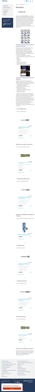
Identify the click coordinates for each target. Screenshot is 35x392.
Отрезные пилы (20, 367)
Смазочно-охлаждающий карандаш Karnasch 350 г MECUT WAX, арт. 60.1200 (24, 234)
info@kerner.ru (30, 382)
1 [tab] (25, 141)
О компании (5, 5)
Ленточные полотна (21, 373)
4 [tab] (26, 175)
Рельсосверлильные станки (22, 370)
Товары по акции (4, 376)
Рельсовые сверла (5, 371)
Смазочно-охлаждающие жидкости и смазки (9, 364)
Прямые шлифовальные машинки (7, 365)
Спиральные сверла (21, 364)
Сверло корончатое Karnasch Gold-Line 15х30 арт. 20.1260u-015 (25, 163)
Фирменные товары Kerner (22, 374)
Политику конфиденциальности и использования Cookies (11, 386)
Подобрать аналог (21, 172)
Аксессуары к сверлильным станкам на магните (25, 362)
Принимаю (12, 388)
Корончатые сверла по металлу (7, 362)
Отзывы (4, 14)
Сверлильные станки (5, 361)
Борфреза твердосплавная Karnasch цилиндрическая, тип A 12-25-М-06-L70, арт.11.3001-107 (24, 128)
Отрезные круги (4, 368)
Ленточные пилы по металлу (6, 373)
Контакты (5, 12)
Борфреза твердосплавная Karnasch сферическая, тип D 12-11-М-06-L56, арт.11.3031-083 (23, 264)
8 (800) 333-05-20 (7, 24)
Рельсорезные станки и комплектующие (24, 371)
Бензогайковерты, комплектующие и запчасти (9, 370)
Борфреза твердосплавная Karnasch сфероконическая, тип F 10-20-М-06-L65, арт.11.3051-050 (24, 300)
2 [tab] (25, 175)
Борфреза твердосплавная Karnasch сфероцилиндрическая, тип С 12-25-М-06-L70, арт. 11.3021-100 (24, 198)
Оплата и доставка (6, 7)
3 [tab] (26, 345)
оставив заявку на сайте (19, 355)
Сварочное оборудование (22, 368)
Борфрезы (19, 365)
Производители (22, 4)
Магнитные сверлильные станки (23, 361)
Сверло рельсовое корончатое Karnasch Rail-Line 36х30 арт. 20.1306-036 (25, 335)
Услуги (3, 374)
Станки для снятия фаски (6, 367)
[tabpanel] (25, 127)
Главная (17, 4)
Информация (5, 11)
